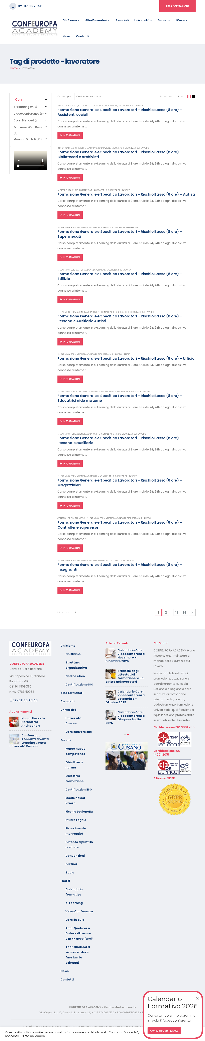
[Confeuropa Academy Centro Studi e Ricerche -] (34, 28)
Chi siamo (69, 20)
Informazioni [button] (71, 135)
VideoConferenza (26, 114)
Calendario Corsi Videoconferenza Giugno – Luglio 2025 (125, 717)
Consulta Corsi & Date (164, 1030)
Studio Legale (75, 820)
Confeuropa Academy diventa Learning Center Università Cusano (29, 740)
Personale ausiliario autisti (113, 312)
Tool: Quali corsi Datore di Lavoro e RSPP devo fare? (79, 933)
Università (141, 20)
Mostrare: (166, 96)
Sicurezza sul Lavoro (131, 105)
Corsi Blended (24, 120)
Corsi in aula (74, 920)
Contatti (82, 36)
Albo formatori (96, 20)
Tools (69, 872)
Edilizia (75, 269)
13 (177, 612)
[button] (125, 734)
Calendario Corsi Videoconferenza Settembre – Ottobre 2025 (125, 697)
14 (184, 612)
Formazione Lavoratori (105, 105)
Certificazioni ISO (78, 790)
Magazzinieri (105, 476)
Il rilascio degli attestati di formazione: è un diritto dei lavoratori (125, 676)
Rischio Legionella (79, 812)
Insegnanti (104, 560)
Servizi (162, 20)
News (66, 36)
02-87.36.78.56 (30, 6)
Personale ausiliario (109, 433)
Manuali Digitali (25, 139)
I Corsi (180, 20)
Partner (71, 864)
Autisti (61, 190)
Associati (122, 20)
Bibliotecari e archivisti (70, 147)
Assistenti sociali (67, 105)
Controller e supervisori (71, 518)
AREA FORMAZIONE (177, 6)
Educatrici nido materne (84, 391)
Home (14, 68)
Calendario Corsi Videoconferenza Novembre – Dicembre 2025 (125, 655)
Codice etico (75, 676)
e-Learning (84, 105)
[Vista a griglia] (189, 97)
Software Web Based (29, 127)
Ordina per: (64, 96)
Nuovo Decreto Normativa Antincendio (33, 722)
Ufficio (126, 354)
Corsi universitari (78, 732)
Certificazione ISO (79, 685)
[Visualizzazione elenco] (194, 97)
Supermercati (130, 227)
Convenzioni (75, 856)
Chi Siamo (73, 654)
